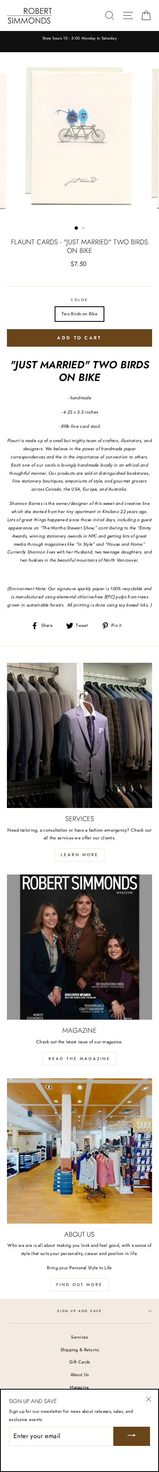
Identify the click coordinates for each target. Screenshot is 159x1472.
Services (79, 1337)
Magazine (79, 1387)
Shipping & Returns (79, 1349)
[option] (79, 38)
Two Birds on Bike (79, 313)
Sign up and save (79, 1310)
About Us (79, 1374)
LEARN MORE (80, 855)
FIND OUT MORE (79, 1285)
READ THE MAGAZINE (79, 1059)
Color (79, 299)
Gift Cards (79, 1362)
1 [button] (77, 228)
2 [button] (84, 229)
